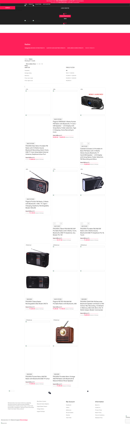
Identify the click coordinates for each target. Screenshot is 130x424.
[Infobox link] (27, 393)
